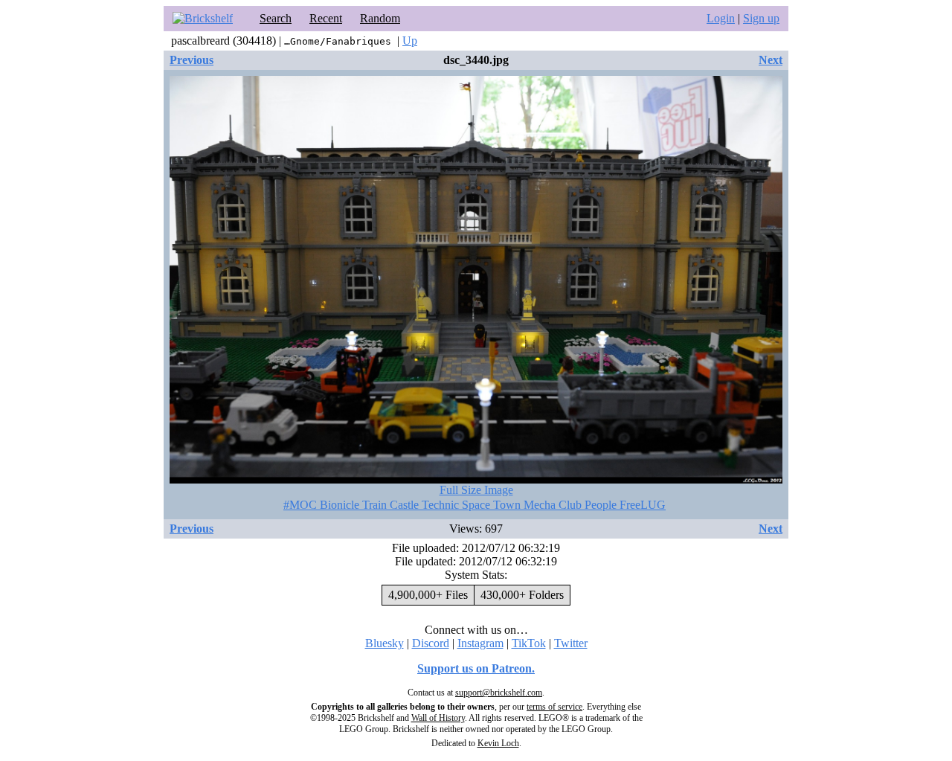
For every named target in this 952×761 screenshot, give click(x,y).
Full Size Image (476, 490)
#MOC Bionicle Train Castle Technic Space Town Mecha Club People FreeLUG (474, 504)
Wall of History (438, 718)
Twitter (571, 643)
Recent (325, 18)
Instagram (480, 643)
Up (409, 40)
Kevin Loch (498, 743)
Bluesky (384, 643)
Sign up (761, 18)
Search (276, 18)
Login (721, 18)
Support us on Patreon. (476, 668)
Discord (430, 643)
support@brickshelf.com (498, 692)
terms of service (554, 706)
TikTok (529, 643)
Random (380, 18)
